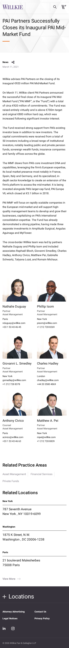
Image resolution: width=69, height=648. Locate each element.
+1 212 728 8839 (46, 441)
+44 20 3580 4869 (46, 384)
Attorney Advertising (14, 611)
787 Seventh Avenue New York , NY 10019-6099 (22, 511)
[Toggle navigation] (63, 7)
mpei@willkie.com (46, 437)
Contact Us (40, 611)
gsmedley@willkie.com (14, 380)
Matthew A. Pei (47, 420)
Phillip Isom (45, 306)
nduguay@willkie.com (14, 323)
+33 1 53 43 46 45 (12, 327)
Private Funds (11, 481)
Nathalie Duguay (14, 306)
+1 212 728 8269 (46, 327)
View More (9, 579)
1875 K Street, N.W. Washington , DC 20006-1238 (23, 537)
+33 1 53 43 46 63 (12, 441)
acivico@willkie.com (13, 437)
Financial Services (41, 474)
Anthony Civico (13, 420)
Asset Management (14, 474)
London (41, 376)
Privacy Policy (42, 618)
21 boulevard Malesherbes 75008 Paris (21, 562)
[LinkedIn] (4, 628)
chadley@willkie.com (48, 380)
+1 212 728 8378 (11, 384)
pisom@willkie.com (47, 323)
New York (42, 319)
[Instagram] (13, 628)
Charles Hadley (47, 363)
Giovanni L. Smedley (17, 363)
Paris (5, 319)
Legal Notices (10, 618)
